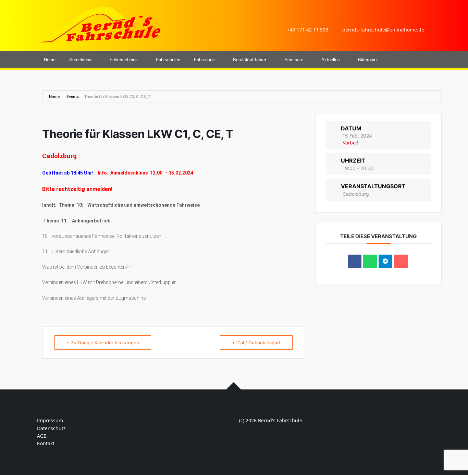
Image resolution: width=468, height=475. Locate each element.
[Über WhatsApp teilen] (370, 261)
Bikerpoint (368, 59)
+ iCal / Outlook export (256, 342)
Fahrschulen (168, 59)
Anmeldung (80, 59)
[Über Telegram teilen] (385, 261)
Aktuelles (330, 59)
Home (50, 59)
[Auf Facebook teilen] (354, 261)
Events (72, 96)
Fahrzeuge (204, 59)
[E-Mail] (401, 261)
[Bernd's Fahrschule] (100, 24)
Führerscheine (124, 59)
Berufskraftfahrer (249, 59)
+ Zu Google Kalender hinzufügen (102, 342)
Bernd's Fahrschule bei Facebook (406, 19)
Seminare (293, 59)
